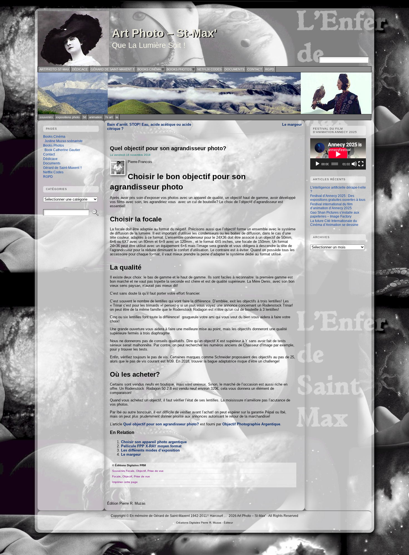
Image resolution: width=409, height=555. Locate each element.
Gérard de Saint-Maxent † (62, 168)
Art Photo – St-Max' (164, 33)
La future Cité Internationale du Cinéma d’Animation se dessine (334, 223)
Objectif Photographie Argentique (251, 424)
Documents (51, 163)
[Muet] (354, 164)
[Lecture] (317, 164)
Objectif (141, 470)
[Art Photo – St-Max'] (204, 93)
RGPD (48, 177)
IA (117, 117)
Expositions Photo (68, 117)
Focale (130, 470)
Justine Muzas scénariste (64, 141)
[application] (338, 154)
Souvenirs (46, 117)
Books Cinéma (54, 137)
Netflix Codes (53, 172)
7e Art (109, 117)
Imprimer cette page (125, 482)
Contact (49, 154)
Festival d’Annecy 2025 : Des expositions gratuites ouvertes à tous (337, 198)
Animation (95, 117)
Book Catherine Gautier (62, 150)
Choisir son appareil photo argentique (154, 442)
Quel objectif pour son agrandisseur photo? (161, 424)
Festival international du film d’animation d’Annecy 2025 (331, 206)
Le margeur (292, 124)
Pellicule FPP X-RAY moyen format (151, 446)
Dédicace (50, 159)
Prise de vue (155, 470)
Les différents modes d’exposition (150, 450)
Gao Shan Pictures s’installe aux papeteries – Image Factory (334, 214)
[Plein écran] (361, 164)
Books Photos (53, 145)
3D (84, 117)
